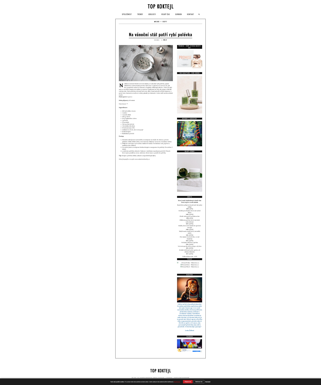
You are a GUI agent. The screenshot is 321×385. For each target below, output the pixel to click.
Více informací (177, 382)
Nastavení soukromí (181, 377)
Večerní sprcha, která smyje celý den (189, 246)
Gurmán (178, 14)
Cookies (169, 377)
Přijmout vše (188, 381)
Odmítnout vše (198, 381)
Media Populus (158, 377)
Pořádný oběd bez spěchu (189, 242)
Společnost (127, 14)
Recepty (165, 22)
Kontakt (190, 14)
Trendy (140, 14)
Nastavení (207, 381)
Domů (157, 22)
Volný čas (165, 14)
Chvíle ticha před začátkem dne (190, 216)
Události (152, 14)
